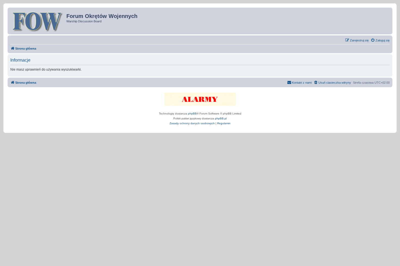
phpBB (192, 113)
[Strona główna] (37, 21)
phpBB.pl (221, 118)
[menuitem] (380, 40)
